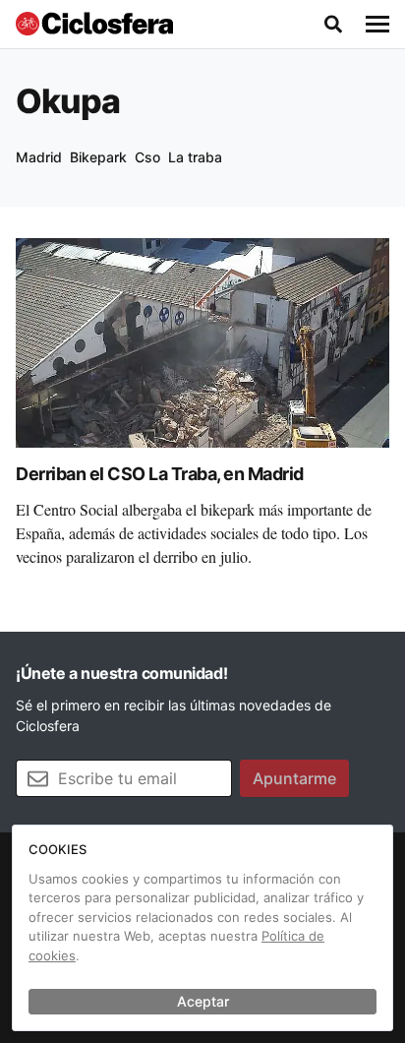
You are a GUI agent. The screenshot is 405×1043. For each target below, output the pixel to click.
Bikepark (98, 157)
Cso (147, 157)
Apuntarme (294, 778)
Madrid (39, 157)
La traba (195, 157)
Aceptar (203, 1001)
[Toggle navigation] (377, 24)
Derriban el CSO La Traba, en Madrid (160, 473)
